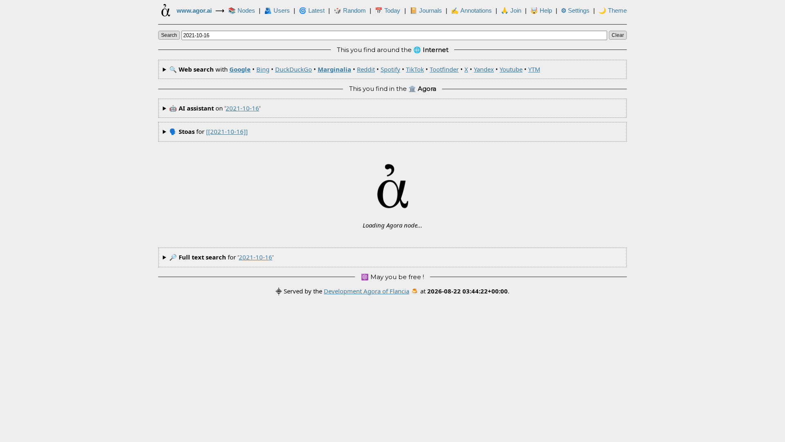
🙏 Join (511, 10)
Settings (575, 10)
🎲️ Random (350, 10)
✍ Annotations (471, 10)
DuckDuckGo (293, 69)
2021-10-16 (242, 108)
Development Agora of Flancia (366, 291)
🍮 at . (460, 291)
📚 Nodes (241, 10)
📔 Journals (426, 10)
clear (618, 35)
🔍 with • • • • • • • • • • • (354, 69)
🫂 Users (277, 10)
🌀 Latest (312, 10)
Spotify (390, 69)
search (169, 35)
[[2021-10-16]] (227, 131)
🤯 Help (541, 10)
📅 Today (387, 10)
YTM (534, 69)
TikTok (415, 69)
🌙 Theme (613, 10)
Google (240, 69)
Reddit (366, 69)
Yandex (484, 69)
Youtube (511, 69)
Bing (262, 69)
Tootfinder (444, 69)
